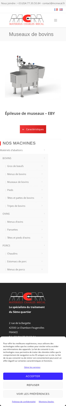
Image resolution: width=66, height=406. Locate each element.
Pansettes (12, 229)
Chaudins (12, 253)
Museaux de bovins (18, 181)
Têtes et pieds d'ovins (18, 237)
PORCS (6, 245)
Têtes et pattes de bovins (20, 197)
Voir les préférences (33, 394)
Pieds (10, 190)
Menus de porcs (16, 269)
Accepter (33, 376)
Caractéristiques (34, 129)
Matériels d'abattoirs (11, 150)
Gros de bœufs (15, 166)
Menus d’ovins (15, 221)
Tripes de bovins (16, 205)
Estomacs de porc (17, 261)
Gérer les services (32, 367)
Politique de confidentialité (24, 401)
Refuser (33, 385)
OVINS (6, 213)
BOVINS (7, 158)
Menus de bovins (16, 174)
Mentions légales (46, 401)
